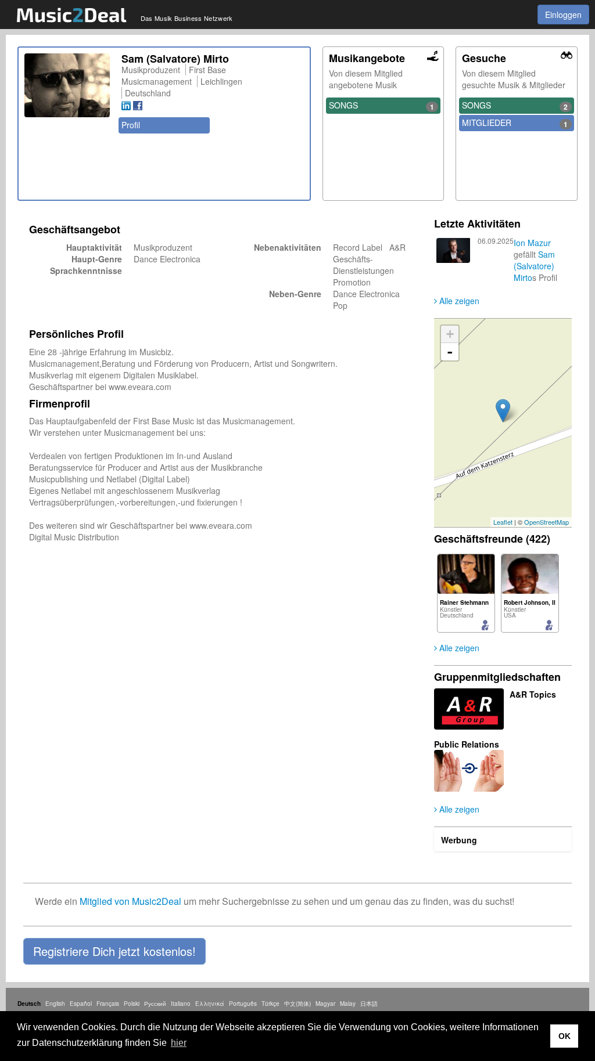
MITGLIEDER (515, 123)
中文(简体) (297, 1003)
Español (81, 1003)
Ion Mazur (532, 242)
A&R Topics (533, 694)
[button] (114, 951)
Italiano (181, 1003)
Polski (131, 1003)
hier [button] (179, 1043)
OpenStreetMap (546, 521)
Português (243, 1003)
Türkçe (270, 1003)
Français (107, 1003)
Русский (155, 1003)
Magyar (325, 1003)
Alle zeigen (458, 300)
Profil (130, 125)
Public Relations (466, 744)
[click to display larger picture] (67, 85)
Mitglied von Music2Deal (130, 901)
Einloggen (563, 14)
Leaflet (502, 521)
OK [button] (564, 1036)
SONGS (382, 105)
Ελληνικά (209, 1003)
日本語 (369, 1003)
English (55, 1003)
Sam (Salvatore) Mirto (534, 265)
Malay (348, 1003)
